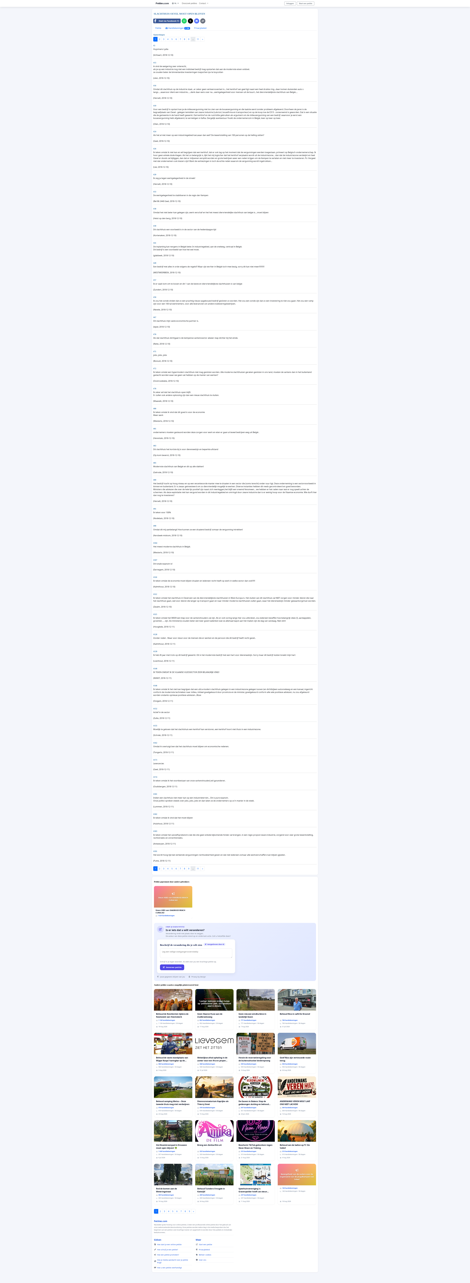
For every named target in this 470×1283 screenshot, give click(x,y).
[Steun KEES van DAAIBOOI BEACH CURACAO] (173, 902)
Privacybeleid (200, 28)
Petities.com (162, 3)
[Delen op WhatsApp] (184, 21)
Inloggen (290, 3)
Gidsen (157, 1239)
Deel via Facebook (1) (169, 21)
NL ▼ (176, 3)
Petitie (158, 28)
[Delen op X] (190, 21)
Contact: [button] (203, 3)
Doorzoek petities (189, 3)
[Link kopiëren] (202, 21)
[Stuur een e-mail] (196, 21)
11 (198, 39)
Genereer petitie (174, 967)
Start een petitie (305, 3)
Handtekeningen (178, 28)
